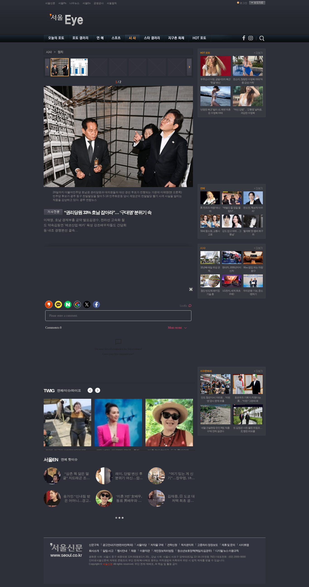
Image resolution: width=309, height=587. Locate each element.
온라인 (123, 545)
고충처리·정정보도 (207, 545)
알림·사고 (108, 550)
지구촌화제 (206, 371)
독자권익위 (187, 545)
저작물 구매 (156, 545)
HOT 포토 (205, 52)
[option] (67, 422)
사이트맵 (244, 545)
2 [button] (119, 518)
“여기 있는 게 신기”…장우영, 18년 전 (181, 478)
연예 (202, 188)
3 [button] (123, 518)
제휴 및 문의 (228, 545)
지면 (116, 545)
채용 (133, 550)
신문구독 (94, 545)
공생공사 (99, 3)
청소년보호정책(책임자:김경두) (194, 550)
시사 (49, 52)
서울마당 (142, 545)
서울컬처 (112, 3)
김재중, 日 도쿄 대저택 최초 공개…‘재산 (181, 500)
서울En (86, 3)
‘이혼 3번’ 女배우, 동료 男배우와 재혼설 (129, 500)
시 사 (202, 248)
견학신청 (172, 545)
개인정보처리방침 (164, 550)
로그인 (243, 3)
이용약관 (145, 550)
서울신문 (50, 3)
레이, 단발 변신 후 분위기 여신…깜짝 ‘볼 (129, 478)
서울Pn (62, 3)
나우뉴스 (74, 3)
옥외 (129, 545)
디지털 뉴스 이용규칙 (227, 550)
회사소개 (94, 550)
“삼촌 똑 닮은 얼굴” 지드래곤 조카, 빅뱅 (76, 478)
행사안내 (122, 550)
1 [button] (116, 518)
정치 (60, 52)
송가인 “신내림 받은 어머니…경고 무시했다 (76, 500)
